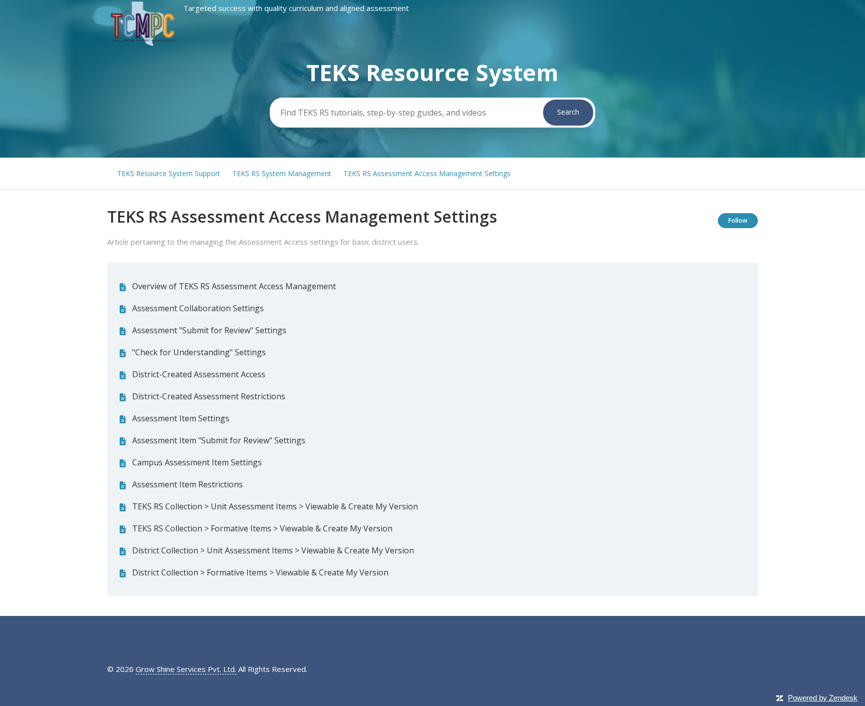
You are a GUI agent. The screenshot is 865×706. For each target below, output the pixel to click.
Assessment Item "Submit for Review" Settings (218, 440)
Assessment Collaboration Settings (198, 308)
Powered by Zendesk (822, 697)
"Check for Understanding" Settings (199, 352)
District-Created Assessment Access (198, 374)
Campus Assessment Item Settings (197, 462)
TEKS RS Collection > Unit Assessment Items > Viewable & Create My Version (275, 506)
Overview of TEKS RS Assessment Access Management (234, 286)
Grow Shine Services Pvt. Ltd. (186, 669)
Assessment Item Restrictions (187, 484)
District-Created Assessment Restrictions (208, 396)
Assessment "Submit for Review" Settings (209, 330)
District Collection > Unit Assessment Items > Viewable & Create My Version (273, 550)
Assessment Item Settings (180, 418)
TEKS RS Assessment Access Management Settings (427, 173)
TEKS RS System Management (281, 173)
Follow (737, 220)
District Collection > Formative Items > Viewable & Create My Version (260, 572)
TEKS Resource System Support (168, 173)
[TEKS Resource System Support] (258, 45)
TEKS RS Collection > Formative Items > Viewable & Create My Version (262, 528)
